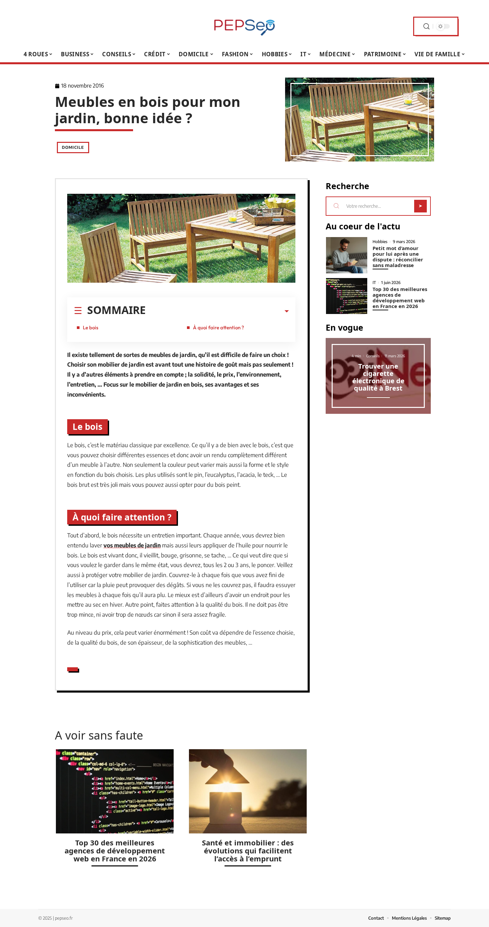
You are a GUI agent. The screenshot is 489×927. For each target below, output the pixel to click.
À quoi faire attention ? (218, 327)
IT (374, 282)
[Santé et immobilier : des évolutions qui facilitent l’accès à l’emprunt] (248, 791)
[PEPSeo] (244, 26)
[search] (426, 26)
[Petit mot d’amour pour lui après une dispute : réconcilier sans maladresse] (347, 255)
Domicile (73, 147)
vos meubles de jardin (132, 545)
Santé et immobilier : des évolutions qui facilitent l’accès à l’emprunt (248, 850)
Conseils (373, 356)
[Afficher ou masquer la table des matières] (217, 311)
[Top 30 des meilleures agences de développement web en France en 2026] (115, 791)
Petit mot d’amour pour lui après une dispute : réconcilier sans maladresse (398, 256)
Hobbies (380, 241)
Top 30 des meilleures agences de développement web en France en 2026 (115, 850)
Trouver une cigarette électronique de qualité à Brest (378, 377)
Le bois (90, 327)
